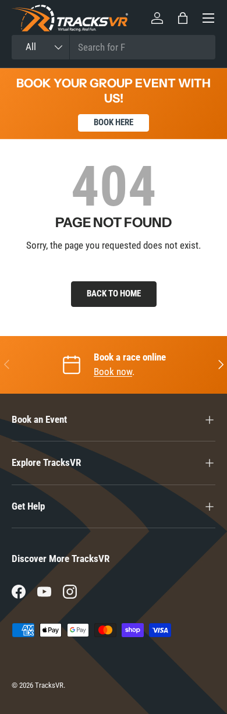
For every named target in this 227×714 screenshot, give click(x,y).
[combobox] (113, 47)
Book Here (113, 122)
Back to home (114, 293)
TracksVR (49, 685)
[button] (183, 18)
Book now (113, 371)
